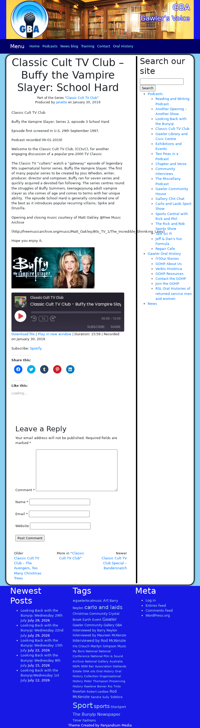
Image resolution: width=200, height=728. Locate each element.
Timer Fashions (84, 720)
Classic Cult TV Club (81, 98)
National (92, 651)
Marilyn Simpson (103, 646)
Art (106, 600)
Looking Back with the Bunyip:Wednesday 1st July (40, 675)
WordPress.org (158, 615)
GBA (181, 7)
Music (121, 646)
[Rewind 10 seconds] (34, 318)
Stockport (118, 707)
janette (61, 102)
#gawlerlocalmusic (87, 601)
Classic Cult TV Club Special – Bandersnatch (114, 563)
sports (102, 706)
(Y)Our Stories (167, 259)
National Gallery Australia (104, 661)
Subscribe (96, 327)
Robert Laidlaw (98, 691)
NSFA (76, 666)
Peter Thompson (96, 681)
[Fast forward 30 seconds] (53, 318)
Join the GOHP (167, 284)
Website (22, 526)
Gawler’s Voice (165, 18)
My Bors (79, 651)
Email (21, 514)
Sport (83, 705)
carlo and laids (103, 607)
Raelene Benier (95, 686)
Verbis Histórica (168, 269)
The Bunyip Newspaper (97, 714)
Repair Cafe (165, 249)
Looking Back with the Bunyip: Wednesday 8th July (40, 660)
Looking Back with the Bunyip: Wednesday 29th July (42, 615)
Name (21, 502)
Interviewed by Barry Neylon (95, 630)
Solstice (116, 697)
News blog (69, 46)
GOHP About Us (168, 264)
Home (34, 46)
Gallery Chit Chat (169, 199)
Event (96, 620)
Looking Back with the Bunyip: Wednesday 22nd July (42, 630)
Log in (151, 600)
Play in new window (54, 334)
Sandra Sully (100, 697)
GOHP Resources (169, 274)
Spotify (36, 348)
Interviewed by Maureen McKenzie (99, 635)
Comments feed (159, 610)
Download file (23, 334)
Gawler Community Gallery (93, 625)
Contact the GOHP (170, 279)
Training (87, 46)
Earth (87, 620)
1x (43, 318)
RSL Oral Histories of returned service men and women (173, 293)
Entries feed (156, 605)
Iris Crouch (81, 646)
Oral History (123, 46)
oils (92, 671)
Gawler (109, 619)
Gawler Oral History (164, 254)
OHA (86, 671)
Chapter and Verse (170, 164)
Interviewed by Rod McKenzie (99, 640)
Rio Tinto (114, 686)
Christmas (80, 614)
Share (116, 327)
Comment (25, 490)
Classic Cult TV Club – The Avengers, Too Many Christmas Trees (27, 568)
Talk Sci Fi (163, 234)
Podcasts (50, 46)
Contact (103, 46)
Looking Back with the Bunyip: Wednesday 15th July (42, 645)
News (152, 304)
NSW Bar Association (96, 666)
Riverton (79, 691)
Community (98, 614)
